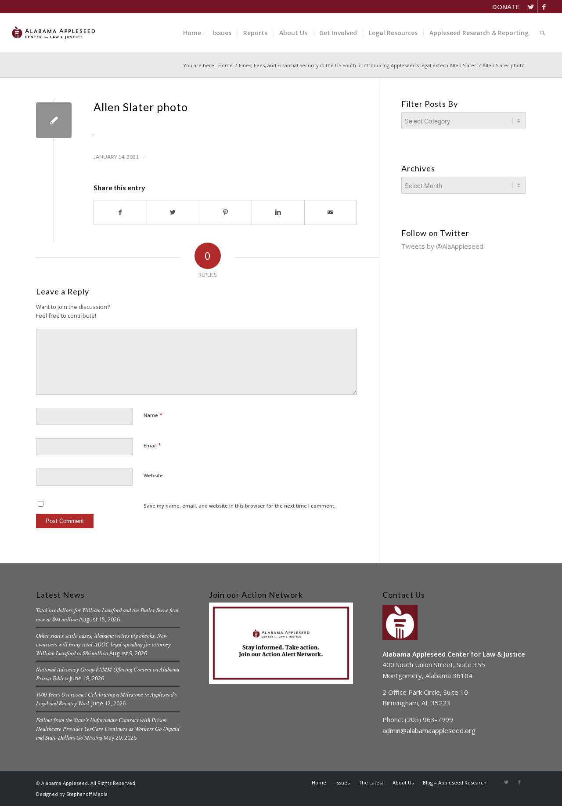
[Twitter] (530, 6)
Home (225, 65)
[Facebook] (544, 6)
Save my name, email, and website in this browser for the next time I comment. (239, 505)
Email (152, 445)
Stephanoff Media (87, 794)
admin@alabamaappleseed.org (429, 730)
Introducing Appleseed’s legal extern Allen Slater (419, 65)
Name (153, 415)
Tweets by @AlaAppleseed (442, 246)
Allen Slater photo (141, 106)
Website (153, 475)
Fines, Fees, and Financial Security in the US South (297, 65)
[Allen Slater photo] (54, 120)
